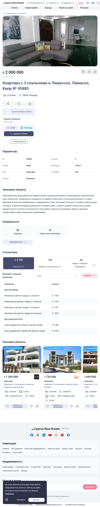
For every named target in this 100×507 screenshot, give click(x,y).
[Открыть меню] (98, 3)
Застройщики (16, 449)
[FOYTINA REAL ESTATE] (77, 376)
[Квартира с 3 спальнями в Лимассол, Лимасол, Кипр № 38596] (22, 359)
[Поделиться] (83, 71)
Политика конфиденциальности (49, 505)
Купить (15, 8)
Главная (5, 449)
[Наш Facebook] (31, 435)
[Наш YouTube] (50, 435)
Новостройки (31, 8)
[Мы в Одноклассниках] (56, 435)
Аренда (48, 8)
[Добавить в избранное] (89, 71)
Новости (78, 449)
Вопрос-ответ (67, 449)
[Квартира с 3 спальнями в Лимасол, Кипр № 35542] (62, 359)
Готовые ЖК (36, 467)
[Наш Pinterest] (62, 435)
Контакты (6, 452)
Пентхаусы (57, 467)
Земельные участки (10, 471)
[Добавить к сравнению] (95, 71)
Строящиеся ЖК (22, 467)
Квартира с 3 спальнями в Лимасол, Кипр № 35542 (61, 385)
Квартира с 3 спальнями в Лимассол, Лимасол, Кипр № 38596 (19, 385)
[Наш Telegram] (68, 435)
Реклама (84, 8)
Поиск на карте (66, 8)
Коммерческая (84, 467)
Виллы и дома (70, 467)
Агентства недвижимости (35, 449)
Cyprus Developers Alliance (21, 112)
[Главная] (13, 3)
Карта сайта (18, 452)
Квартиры (47, 467)
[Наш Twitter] (37, 435)
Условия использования (75, 505)
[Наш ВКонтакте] (43, 435)
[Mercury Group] (37, 376)
